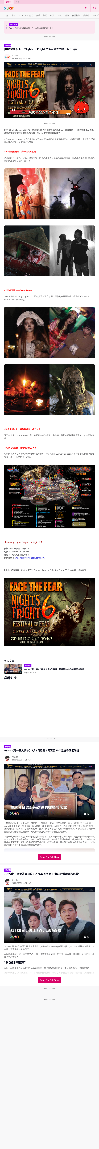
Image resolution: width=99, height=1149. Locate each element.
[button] (6, 25)
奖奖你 (86, 15)
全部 (6, 15)
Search (86, 8)
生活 (52, 15)
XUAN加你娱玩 (26, 15)
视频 (67, 15)
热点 (17, 2)
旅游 (45, 15)
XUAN (8, 2)
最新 (13, 15)
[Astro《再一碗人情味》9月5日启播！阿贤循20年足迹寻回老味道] (13, 669)
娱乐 (38, 15)
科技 (59, 15)
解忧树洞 (76, 15)
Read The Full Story (49, 857)
